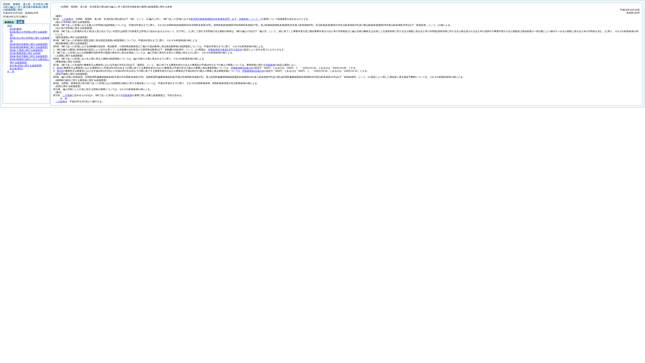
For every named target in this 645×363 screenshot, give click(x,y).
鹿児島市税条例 (225, 19)
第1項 (60, 71)
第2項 (238, 49)
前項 (59, 68)
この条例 (66, 19)
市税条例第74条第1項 (219, 49)
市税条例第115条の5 (241, 68)
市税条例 (270, 65)
